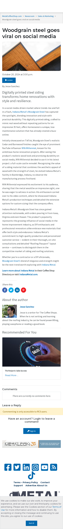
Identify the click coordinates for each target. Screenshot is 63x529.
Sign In (32, 431)
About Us (42, 485)
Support (18, 485)
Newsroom (30, 16)
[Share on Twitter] (11, 290)
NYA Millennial (29, 148)
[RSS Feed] (53, 467)
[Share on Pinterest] (23, 290)
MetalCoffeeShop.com (12, 16)
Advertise (30, 485)
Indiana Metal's (20, 111)
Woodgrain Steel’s (11, 260)
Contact (45, 482)
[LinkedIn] (26, 467)
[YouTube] (44, 467)
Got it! (31, 523)
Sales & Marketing (46, 16)
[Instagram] (35, 467)
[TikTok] (31, 475)
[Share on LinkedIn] (17, 290)
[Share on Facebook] (4, 290)
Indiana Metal (49, 264)
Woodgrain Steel (36, 111)
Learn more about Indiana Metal (18, 270)
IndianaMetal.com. (28, 274)
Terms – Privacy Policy (25, 482)
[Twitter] (17, 467)
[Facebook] (7, 467)
